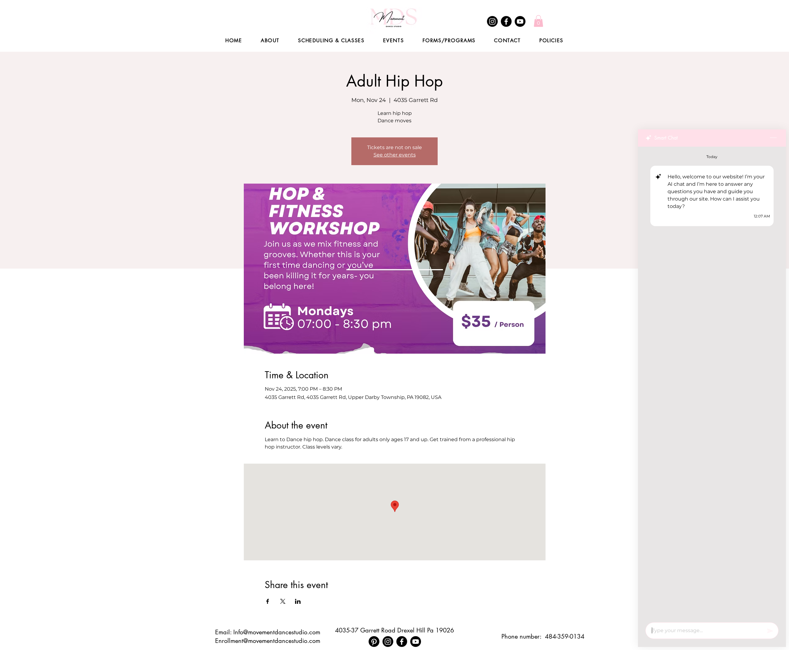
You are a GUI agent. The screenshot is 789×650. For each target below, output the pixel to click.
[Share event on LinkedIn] (298, 601)
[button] (538, 21)
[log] (712, 383)
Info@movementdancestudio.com (276, 632)
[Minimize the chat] (773, 138)
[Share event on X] (283, 601)
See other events (395, 155)
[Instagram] (492, 21)
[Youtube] (520, 21)
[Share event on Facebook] (268, 601)
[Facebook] (506, 21)
